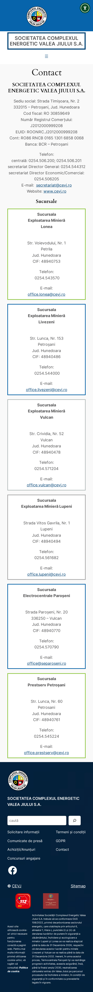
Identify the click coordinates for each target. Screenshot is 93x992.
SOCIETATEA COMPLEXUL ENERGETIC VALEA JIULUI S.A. (46, 41)
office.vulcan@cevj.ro (46, 485)
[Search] (75, 820)
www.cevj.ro (54, 191)
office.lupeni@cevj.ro (46, 574)
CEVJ (16, 886)
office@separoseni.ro (46, 663)
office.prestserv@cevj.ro (46, 752)
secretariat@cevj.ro (54, 185)
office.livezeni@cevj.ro (46, 389)
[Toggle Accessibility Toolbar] (85, 8)
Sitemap (78, 886)
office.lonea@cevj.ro (46, 294)
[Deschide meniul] (46, 56)
